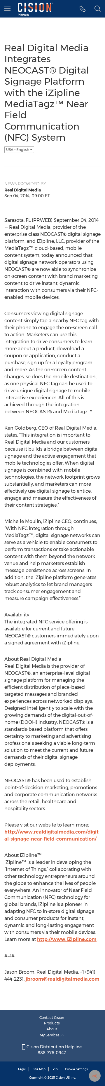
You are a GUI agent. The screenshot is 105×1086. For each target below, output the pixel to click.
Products (52, 1023)
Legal (22, 1069)
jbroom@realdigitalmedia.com (62, 979)
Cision (60, 1078)
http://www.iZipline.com (67, 939)
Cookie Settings (76, 1069)
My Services (50, 1035)
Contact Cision (51, 1017)
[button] (82, 9)
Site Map (39, 1069)
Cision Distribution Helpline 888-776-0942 (53, 1049)
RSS (55, 1069)
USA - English (18, 149)
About (51, 1029)
